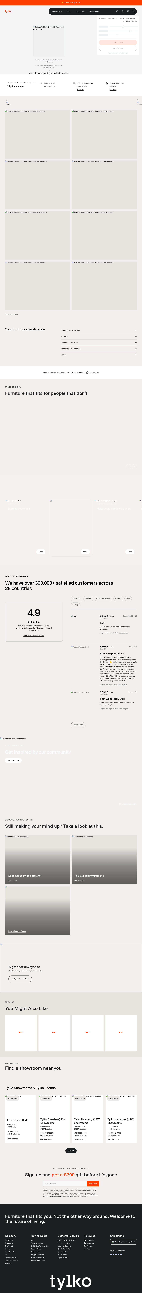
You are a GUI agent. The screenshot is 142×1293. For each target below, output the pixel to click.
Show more (78, 725)
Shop (69, 11)
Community (80, 11)
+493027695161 (13, 1132)
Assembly (76, 598)
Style (128, 598)
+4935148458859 (47, 1133)
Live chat (78, 372)
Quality (75, 605)
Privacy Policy (69, 1196)
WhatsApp (94, 372)
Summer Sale (57, 11)
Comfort (88, 598)
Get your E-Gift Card (20, 979)
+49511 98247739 (114, 1133)
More (41, 552)
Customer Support (103, 598)
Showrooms (94, 11)
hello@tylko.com (46, 1135)
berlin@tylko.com (13, 1134)
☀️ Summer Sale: (71, 2)
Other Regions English (123, 1242)
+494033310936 (80, 1133)
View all (71, 1151)
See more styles (11, 314)
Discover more (13, 760)
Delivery (118, 598)
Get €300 (93, 1184)
